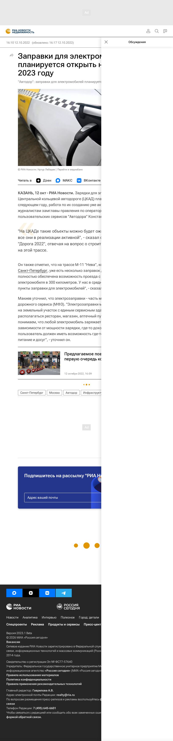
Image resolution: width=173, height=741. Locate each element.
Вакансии (13, 642)
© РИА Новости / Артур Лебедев (36, 169)
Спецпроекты (16, 624)
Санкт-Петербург (32, 270)
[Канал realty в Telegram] (64, 593)
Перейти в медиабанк (70, 169)
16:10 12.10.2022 (18, 42)
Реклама (37, 624)
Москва (54, 392)
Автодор (71, 392)
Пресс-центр (93, 624)
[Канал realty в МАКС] (14, 593)
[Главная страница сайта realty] (27, 31)
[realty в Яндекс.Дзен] (31, 593)
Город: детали (89, 617)
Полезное (68, 617)
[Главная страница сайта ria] (7, 31)
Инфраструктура (94, 392)
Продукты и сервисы (64, 624)
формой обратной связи (23, 717)
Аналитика (30, 617)
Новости (12, 617)
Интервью (49, 617)
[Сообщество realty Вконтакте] (47, 593)
